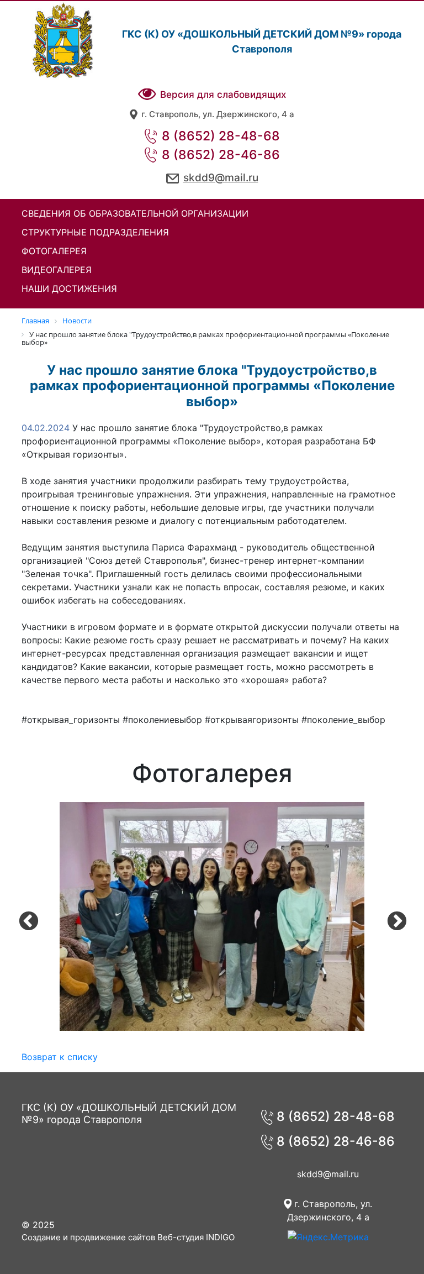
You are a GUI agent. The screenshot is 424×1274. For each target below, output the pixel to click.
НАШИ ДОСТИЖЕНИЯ (69, 288)
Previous (23, 916)
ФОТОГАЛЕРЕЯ (54, 250)
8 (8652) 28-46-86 (219, 154)
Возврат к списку (60, 1056)
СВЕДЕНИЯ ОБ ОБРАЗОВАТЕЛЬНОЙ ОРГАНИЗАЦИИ (135, 213)
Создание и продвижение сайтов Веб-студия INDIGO (128, 1237)
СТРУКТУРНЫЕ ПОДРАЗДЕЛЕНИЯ (95, 232)
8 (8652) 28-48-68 (219, 136)
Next (391, 916)
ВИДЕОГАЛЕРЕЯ (57, 269)
